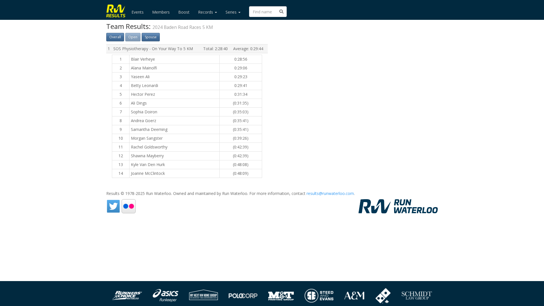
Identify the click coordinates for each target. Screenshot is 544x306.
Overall (115, 37)
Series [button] (232, 12)
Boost (184, 12)
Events (137, 12)
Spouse (151, 37)
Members (161, 12)
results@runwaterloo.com (330, 193)
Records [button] (206, 12)
